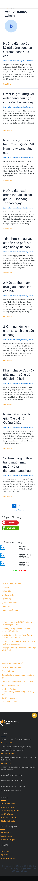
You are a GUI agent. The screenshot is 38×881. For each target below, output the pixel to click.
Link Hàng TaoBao (9, 689)
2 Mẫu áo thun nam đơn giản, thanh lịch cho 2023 (17, 287)
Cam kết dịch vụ (8, 671)
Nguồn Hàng (6, 599)
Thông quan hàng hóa (10, 610)
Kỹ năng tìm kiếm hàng (10, 685)
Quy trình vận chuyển (10, 603)
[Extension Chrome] (10, 524)
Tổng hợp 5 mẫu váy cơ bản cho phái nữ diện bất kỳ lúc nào (18, 243)
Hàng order (21, 107)
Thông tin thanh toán (9, 702)
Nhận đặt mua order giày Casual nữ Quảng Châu (17, 418)
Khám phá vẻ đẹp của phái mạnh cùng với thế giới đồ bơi (18, 374)
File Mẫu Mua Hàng (8, 804)
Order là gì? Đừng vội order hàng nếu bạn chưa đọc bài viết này (18, 98)
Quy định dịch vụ (6, 836)
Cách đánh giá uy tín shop (11, 583)
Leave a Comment (9, 61)
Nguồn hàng (5, 855)
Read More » (7, 84)
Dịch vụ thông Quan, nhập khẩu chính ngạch (18, 681)
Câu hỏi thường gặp (8, 821)
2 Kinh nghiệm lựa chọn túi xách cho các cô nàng (18, 331)
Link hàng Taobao (7, 814)
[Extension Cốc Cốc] (10, 529)
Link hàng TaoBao (8, 595)
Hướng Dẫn (21, 61)
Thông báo (6, 606)
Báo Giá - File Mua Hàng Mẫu (13, 663)
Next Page (19, 510)
